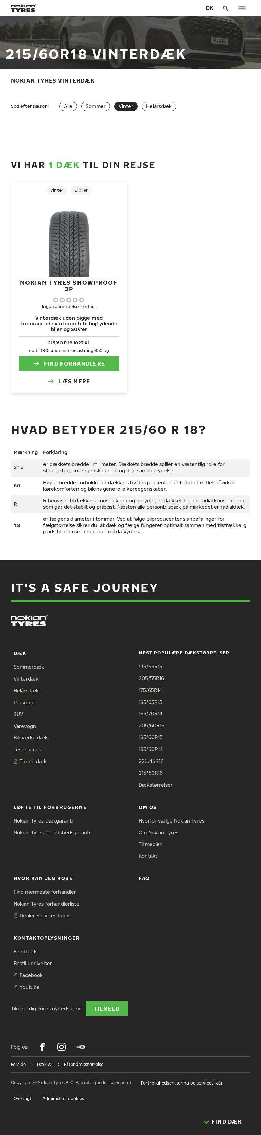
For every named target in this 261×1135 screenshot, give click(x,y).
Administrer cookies (63, 1098)
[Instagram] (61, 1046)
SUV (18, 714)
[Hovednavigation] (242, 8)
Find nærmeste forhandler (45, 892)
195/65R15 (150, 666)
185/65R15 (150, 702)
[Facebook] (42, 1046)
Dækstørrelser (156, 785)
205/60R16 (151, 725)
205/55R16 (151, 678)
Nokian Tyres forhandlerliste (47, 904)
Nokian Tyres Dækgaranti (43, 821)
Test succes (27, 749)
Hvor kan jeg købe (43, 878)
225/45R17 (151, 761)
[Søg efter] (226, 8)
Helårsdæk (159, 106)
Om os (148, 807)
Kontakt (148, 856)
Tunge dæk (33, 761)
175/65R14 (150, 690)
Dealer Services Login (45, 915)
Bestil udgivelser (33, 963)
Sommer (96, 106)
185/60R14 (151, 749)
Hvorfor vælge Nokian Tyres (171, 821)
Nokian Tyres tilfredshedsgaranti (52, 832)
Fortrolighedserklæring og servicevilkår (182, 1083)
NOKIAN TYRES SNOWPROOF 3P (69, 285)
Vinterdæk (26, 679)
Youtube (30, 987)
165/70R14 (150, 713)
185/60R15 (151, 737)
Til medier (150, 844)
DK (209, 8)
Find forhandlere (74, 363)
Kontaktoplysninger (47, 938)
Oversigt (23, 1098)
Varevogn (25, 726)
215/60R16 (151, 773)
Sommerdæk (29, 667)
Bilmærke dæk (31, 738)
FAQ (144, 878)
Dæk (20, 653)
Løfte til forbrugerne (50, 807)
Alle (68, 106)
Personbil (24, 702)
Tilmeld (107, 1008)
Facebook (31, 975)
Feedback (25, 951)
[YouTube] (80, 1046)
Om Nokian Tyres (158, 832)
